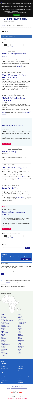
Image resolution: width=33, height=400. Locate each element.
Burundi (19, 317)
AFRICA (9, 51)
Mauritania (3, 338)
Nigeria (3, 343)
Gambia (19, 329)
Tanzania (3, 350)
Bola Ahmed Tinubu (21, 176)
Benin (2, 316)
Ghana (2, 331)
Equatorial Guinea (5, 326)
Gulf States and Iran (5, 372)
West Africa (20, 366)
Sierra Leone (21, 346)
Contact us (17, 386)
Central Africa (20, 368)
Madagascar (20, 335)
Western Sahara (4, 353)
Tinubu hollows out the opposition (14, 167)
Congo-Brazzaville (22, 322)
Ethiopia (19, 328)
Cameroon (20, 319)
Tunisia (3, 352)
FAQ (22, 386)
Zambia (19, 353)
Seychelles (3, 346)
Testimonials (20, 382)
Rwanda (19, 343)
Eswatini (3, 328)
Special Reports (4, 380)
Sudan (19, 349)
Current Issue (4, 363)
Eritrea (19, 326)
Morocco (3, 340)
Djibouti (3, 325)
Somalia (3, 347)
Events (19, 378)
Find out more (26, 259)
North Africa (4, 370)
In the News (20, 380)
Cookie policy (24, 398)
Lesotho (3, 334)
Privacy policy (18, 398)
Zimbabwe (3, 355)
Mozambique (21, 340)
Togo (19, 350)
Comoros (3, 322)
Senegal (19, 344)
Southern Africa (4, 368)
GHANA (9, 149)
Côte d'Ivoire (21, 323)
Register (8, 282)
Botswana (20, 316)
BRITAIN (13, 51)
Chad (19, 320)
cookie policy (15, 11)
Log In (8, 388)
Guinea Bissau (4, 332)
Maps (2, 382)
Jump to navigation (2, 2)
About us (13, 386)
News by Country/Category (23, 376)
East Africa (3, 366)
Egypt (19, 325)
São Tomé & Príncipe (6, 344)
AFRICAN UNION (15, 149)
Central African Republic (7, 320)
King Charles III (20, 178)
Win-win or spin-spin (9, 152)
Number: (14, 270)
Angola (19, 314)
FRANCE (13, 185)
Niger (19, 341)
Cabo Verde (4, 319)
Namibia (3, 341)
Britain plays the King (10, 188)
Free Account (23, 388)
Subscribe (13, 388)
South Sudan (4, 349)
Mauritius (20, 338)
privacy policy (7, 11)
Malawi (2, 337)
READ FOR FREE (6, 143)
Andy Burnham (19, 66)
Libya (2, 335)
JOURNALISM (18, 72)
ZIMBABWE (10, 209)
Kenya (19, 332)
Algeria (3, 314)
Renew (18, 388)
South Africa (20, 347)
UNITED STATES (18, 95)
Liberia (19, 334)
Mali (19, 337)
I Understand (16, 15)
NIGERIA (9, 165)
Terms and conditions (9, 398)
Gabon (2, 329)
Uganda (19, 352)
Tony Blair (17, 221)
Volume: (2, 270)
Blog (2, 378)
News (2, 361)
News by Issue (4, 376)
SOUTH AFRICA (11, 95)
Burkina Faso (4, 317)
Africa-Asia (20, 370)
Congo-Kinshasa (5, 323)
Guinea (19, 331)
